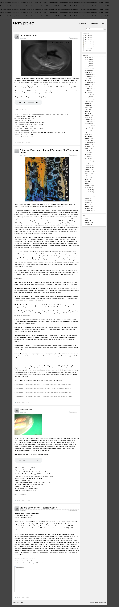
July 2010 (87, 198)
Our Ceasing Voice (20, 116)
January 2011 (88, 187)
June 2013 (87, 130)
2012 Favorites (88, 35)
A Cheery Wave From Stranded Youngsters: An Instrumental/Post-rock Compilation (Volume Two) (43, 392)
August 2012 (88, 148)
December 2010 (89, 190)
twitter (22, 97)
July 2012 (87, 150)
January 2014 (88, 117)
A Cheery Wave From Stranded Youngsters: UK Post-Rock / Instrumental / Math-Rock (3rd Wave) (43, 396)
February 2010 (88, 206)
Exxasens (17, 126)
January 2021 (88, 70)
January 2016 (88, 97)
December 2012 (89, 142)
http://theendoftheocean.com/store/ (25, 558)
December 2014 (89, 105)
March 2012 (88, 159)
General (24, 38)
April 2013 (87, 134)
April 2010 (87, 202)
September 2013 (89, 125)
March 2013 (88, 136)
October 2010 (88, 194)
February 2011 (88, 185)
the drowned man (28, 35)
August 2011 (88, 173)
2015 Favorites (88, 42)
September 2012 (89, 146)
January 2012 (88, 163)
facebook (33, 97)
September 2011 (89, 171)
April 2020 (87, 72)
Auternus (17, 118)
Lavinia (17, 134)
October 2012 (88, 144)
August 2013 (88, 128)
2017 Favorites (88, 46)
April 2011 (87, 181)
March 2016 (88, 92)
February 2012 (88, 161)
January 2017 (88, 86)
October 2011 (88, 169)
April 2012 (87, 156)
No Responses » (74, 38)
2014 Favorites (88, 39)
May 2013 (87, 132)
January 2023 (88, 64)
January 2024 (88, 59)
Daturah (17, 136)
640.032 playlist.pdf (20, 494)
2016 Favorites (88, 44)
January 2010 (88, 208)
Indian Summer (19, 120)
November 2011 (89, 167)
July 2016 (87, 90)
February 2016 (88, 95)
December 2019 (89, 74)
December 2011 (89, 165)
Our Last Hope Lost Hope (22, 132)
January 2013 (88, 140)
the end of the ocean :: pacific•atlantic (38, 507)
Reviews (24, 155)
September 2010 (89, 196)
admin (23, 142)
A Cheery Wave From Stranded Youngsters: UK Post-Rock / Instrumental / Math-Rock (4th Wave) (43, 384)
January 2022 (88, 66)
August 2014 (88, 107)
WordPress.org (88, 224)
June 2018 (87, 78)
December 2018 (89, 76)
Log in (86, 218)
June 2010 (87, 200)
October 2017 (88, 84)
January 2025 (88, 57)
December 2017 (89, 82)
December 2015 (89, 99)
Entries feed (88, 220)
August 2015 (88, 101)
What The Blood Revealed (22, 114)
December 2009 (89, 210)
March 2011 (88, 183)
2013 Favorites (88, 37)
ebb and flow (26, 409)
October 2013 (88, 123)
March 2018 (88, 80)
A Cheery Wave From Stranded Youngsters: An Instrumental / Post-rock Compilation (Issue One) (43, 388)
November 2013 (89, 121)
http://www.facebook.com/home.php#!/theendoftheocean (31, 563)
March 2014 (88, 113)
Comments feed (89, 222)
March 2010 (88, 204)
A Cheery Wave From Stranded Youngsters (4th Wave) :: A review (49, 151)
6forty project (23, 23)
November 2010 (89, 192)
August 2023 (88, 62)
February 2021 (88, 68)
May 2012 (87, 154)
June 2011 (87, 177)
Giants (16, 128)
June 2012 (87, 152)
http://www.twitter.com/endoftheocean (25, 561)
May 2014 (87, 111)
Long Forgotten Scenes (21, 124)
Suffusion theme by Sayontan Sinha (98, 602)
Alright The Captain (20, 122)
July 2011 (87, 175)
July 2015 (87, 103)
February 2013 (88, 138)
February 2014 (88, 115)
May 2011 (87, 179)
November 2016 (89, 88)
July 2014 (87, 109)
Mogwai (17, 130)
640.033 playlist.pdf (20, 110)
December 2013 (89, 119)
